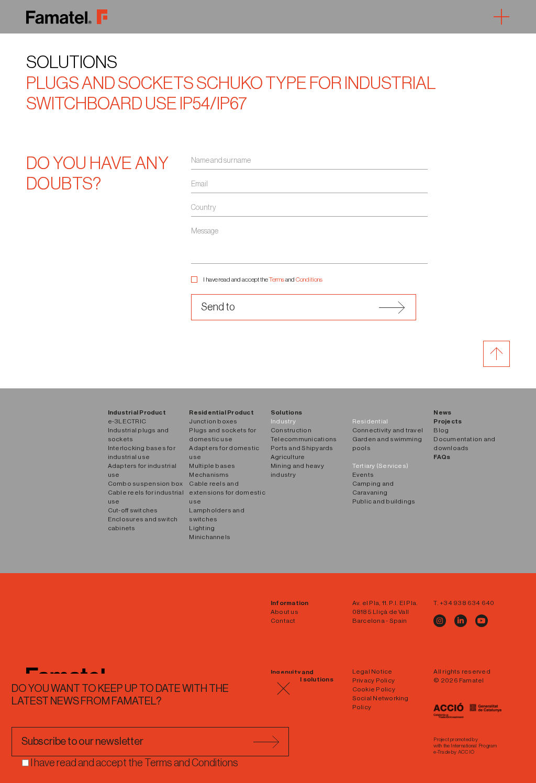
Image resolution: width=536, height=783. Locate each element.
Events (363, 475)
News (442, 412)
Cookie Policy (373, 689)
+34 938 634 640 (467, 603)
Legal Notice (372, 671)
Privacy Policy (373, 680)
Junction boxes (213, 421)
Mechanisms (209, 475)
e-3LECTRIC (127, 421)
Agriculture (288, 457)
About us (284, 612)
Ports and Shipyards (302, 448)
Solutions (71, 62)
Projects (447, 421)
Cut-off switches (133, 510)
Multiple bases (212, 466)
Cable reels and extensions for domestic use (227, 492)
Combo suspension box (145, 483)
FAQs (441, 457)
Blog (441, 430)
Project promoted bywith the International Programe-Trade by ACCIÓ (465, 746)
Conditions (309, 279)
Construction (291, 430)
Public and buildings (384, 501)
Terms (276, 279)
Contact (283, 621)
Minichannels (209, 537)
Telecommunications (304, 439)
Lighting (202, 528)
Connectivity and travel (387, 430)
